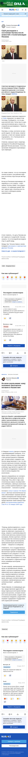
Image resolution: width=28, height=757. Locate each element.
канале (11, 451)
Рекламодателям (14, 745)
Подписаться (14, 612)
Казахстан (4, 629)
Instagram (15, 365)
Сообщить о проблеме (14, 741)
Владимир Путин (10, 266)
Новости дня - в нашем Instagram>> (13, 251)
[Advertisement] (14, 73)
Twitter (5, 118)
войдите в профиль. (17, 301)
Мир (3, 21)
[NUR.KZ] (14, 10)
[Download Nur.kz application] (14, 3)
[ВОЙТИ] (25, 9)
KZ (22, 9)
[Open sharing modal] (18, 353)
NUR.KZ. (14, 94)
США (3, 266)
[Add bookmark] (25, 353)
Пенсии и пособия (13, 374)
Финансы (4, 374)
